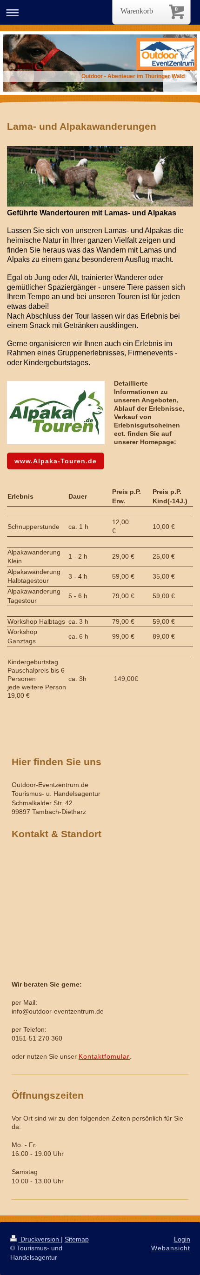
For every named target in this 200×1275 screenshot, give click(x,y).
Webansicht (170, 1248)
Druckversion (40, 1239)
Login (182, 1239)
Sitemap (77, 1239)
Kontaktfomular (104, 1056)
